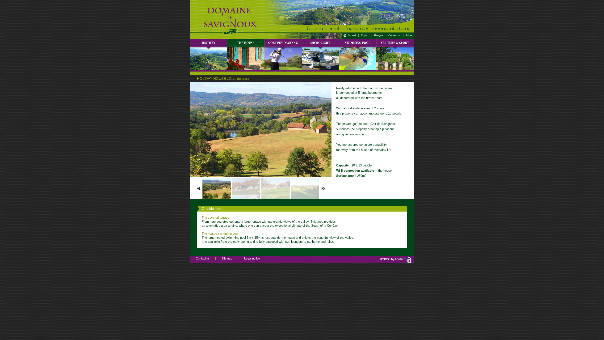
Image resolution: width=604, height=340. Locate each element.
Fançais (378, 35)
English (365, 35)
